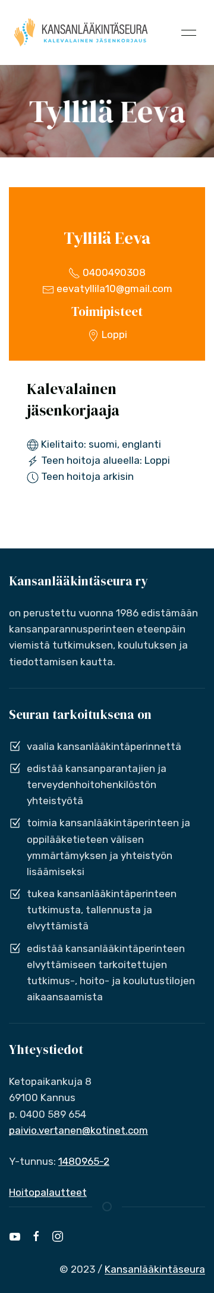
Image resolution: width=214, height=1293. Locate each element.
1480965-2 (83, 1161)
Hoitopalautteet (48, 1192)
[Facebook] (36, 1236)
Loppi (113, 334)
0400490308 (113, 272)
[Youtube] (15, 1236)
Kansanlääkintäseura (155, 1269)
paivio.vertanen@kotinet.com (78, 1130)
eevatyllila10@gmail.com (113, 288)
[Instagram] (58, 1236)
